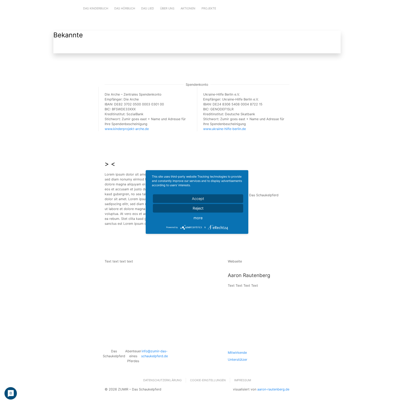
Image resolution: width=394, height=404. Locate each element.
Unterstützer (237, 359)
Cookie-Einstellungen (208, 380)
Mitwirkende (237, 352)
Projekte (209, 8)
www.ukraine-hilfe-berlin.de (224, 129)
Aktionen (188, 8)
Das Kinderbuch (95, 8)
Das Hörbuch (124, 8)
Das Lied (147, 8)
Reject (198, 208)
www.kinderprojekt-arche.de (127, 129)
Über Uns (167, 8)
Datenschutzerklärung (162, 380)
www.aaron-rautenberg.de (258, 301)
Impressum (242, 380)
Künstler (68, 48)
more (198, 218)
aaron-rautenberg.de (273, 389)
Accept (198, 198)
